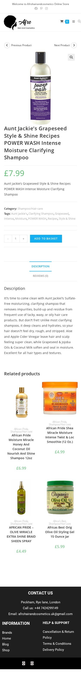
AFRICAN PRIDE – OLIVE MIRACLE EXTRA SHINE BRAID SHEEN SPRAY (21, 534)
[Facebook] (23, 663)
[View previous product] (7, 45)
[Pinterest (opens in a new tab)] (41, 8)
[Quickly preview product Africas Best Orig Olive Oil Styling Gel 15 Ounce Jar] (75, 487)
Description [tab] (40, 266)
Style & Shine (67, 218)
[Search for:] (78, 21)
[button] (71, 57)
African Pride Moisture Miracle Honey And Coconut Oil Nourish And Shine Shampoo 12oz (21, 446)
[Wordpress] (49, 663)
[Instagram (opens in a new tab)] (46, 8)
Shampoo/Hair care (30, 209)
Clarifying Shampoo (41, 213)
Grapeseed (62, 213)
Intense (9, 218)
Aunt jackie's (19, 213)
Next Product (62, 45)
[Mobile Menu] (72, 21)
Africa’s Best (59, 521)
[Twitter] (32, 663)
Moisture (21, 218)
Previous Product (21, 45)
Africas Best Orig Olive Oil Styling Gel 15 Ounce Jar (59, 532)
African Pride (21, 429)
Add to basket (46, 238)
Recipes (52, 218)
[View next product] (74, 45)
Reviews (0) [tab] (40, 276)
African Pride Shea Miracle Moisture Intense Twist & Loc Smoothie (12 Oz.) (59, 435)
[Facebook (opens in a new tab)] (36, 8)
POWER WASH (37, 218)
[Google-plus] (40, 663)
